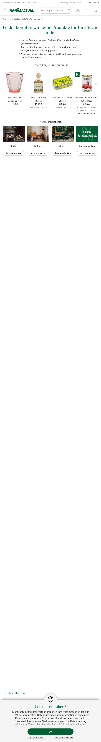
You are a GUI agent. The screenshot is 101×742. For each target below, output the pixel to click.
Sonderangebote (87, 146)
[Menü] (4, 10)
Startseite (7, 19)
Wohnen (38, 146)
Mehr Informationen (64, 737)
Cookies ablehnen (35, 737)
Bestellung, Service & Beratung (79, 3)
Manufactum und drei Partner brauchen (34, 711)
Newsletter (32, 3)
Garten (62, 146)
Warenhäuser (8, 3)
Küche (14, 146)
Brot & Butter (20, 3)
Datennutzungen (46, 714)
